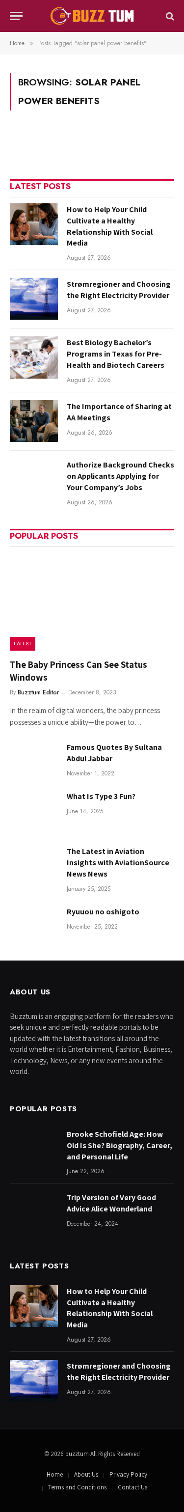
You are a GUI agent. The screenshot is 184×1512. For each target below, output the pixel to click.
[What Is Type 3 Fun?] (34, 811)
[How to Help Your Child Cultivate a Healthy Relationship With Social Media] (34, 224)
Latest (22, 643)
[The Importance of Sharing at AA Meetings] (34, 421)
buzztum (77, 1454)
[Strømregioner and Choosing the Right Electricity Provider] (34, 299)
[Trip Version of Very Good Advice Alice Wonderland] (34, 1212)
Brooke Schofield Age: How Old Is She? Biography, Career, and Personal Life (119, 1145)
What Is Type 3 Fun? (101, 796)
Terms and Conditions (77, 1487)
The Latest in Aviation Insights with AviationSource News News (118, 862)
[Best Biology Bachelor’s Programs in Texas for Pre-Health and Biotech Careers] (34, 357)
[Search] (169, 16)
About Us (86, 1474)
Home (55, 1474)
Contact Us (132, 1487)
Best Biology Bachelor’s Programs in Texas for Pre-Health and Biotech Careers (115, 353)
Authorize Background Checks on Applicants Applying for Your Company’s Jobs (120, 476)
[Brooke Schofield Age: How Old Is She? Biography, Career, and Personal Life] (34, 1149)
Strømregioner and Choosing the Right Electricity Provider (119, 290)
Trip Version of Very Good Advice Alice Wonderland (111, 1203)
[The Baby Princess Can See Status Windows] (92, 601)
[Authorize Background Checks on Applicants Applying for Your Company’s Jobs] (34, 479)
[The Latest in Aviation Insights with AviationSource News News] (34, 866)
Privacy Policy (128, 1474)
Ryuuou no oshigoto (103, 912)
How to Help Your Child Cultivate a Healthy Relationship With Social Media (110, 226)
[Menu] (16, 16)
